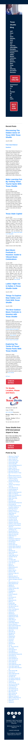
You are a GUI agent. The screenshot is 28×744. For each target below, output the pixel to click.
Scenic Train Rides (14, 609)
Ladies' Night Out (13, 555)
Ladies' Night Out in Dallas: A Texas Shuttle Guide (13, 286)
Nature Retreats (13, 583)
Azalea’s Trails (13, 468)
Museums (12, 571)
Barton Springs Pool (14, 469)
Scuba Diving (12, 610)
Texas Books (12, 655)
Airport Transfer (13, 459)
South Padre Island (14, 622)
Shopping (12, 613)
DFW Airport (12, 501)
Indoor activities (13, 552)
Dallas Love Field (13, 493)
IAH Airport (12, 550)
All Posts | (8, 376)
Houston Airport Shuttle (15, 546)
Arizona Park (13, 463)
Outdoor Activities (14, 588)
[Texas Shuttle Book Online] (14, 13)
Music (11, 574)
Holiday (11, 537)
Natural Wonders (13, 582)
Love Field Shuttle (14, 561)
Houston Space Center (15, 547)
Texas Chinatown (13, 658)
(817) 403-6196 (14, 106)
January (11, 553)
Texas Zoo (12, 672)
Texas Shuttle (12, 663)
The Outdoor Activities (14, 678)
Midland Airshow (13, 567)
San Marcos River (13, 606)
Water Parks (12, 694)
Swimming (12, 643)
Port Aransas (12, 597)
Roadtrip (12, 603)
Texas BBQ (12, 651)
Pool (10, 595)
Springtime (12, 633)
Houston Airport (13, 544)
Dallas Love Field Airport (15, 495)
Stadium (11, 634)
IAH (10, 549)
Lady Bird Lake (13, 556)
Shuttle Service (13, 616)
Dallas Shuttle (12, 496)
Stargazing (12, 636)
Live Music (12, 559)
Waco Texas (12, 691)
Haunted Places (13, 531)
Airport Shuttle (13, 457)
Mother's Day (12, 570)
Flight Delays (12, 513)
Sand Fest (12, 607)
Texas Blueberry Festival (15, 654)
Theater (11, 681)
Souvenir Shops (13, 624)
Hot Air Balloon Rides (14, 540)
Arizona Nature (13, 462)
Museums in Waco (14, 573)
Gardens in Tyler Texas (15, 523)
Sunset (11, 640)
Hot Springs (12, 541)
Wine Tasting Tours (14, 699)
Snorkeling (12, 621)
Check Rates (11, 382)
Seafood (11, 612)
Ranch (11, 598)
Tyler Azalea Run (13, 688)
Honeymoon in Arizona (14, 538)
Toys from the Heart (14, 684)
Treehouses (12, 687)
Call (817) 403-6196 (14, 730)
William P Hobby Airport (15, 697)
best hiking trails (15, 232)
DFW (11, 499)
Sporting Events (13, 628)
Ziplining (11, 702)
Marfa (11, 564)
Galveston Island (13, 520)
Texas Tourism (13, 670)
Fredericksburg (13, 517)
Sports (11, 630)
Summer (12, 637)
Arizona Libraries (13, 460)
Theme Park (12, 682)
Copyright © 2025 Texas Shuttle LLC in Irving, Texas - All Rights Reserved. (14, 722)
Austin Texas (13, 466)
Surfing (11, 642)
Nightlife (11, 585)
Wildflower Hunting (14, 696)
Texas (11, 648)
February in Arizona (14, 511)
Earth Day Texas (13, 508)
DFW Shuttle (12, 504)
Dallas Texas (13, 498)
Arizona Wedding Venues (15, 465)
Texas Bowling (13, 657)
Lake (10, 558)
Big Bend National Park (15, 475)
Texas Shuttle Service (15, 664)
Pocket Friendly (13, 594)
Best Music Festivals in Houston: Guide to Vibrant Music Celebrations (13, 254)
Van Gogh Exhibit (13, 690)
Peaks (11, 592)
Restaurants (12, 600)
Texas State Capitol (14, 214)
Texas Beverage (13, 652)
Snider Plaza (12, 619)
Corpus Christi (13, 490)
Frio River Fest (13, 519)
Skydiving (12, 618)
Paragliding (12, 591)
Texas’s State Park (14, 673)
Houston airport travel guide (12, 329)
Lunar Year (12, 562)
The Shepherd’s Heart (14, 679)
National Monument (14, 577)
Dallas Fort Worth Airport (15, 492)
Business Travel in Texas (15, 477)
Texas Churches (13, 660)
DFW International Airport (15, 502)
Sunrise (11, 639)
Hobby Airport (12, 535)
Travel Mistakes (13, 685)
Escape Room (13, 510)
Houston (12, 543)
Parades (11, 589)
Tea (10, 645)
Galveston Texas (13, 522)
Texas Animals (13, 649)
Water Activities (13, 693)
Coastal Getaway (13, 489)
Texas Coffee (12, 661)
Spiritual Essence (13, 627)
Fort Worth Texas (14, 516)
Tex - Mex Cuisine (13, 646)
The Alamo (12, 676)
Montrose (12, 568)
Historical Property (14, 532)
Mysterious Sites (13, 576)
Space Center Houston (15, 625)
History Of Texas (13, 534)
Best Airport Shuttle (14, 471)
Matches (11, 565)
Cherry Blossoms (13, 487)
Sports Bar (12, 631)
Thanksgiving (12, 675)
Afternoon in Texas (14, 456)
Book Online (15, 79)
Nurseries (12, 586)
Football (11, 514)
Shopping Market (13, 615)
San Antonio (12, 604)
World (11, 700)
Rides (11, 601)
